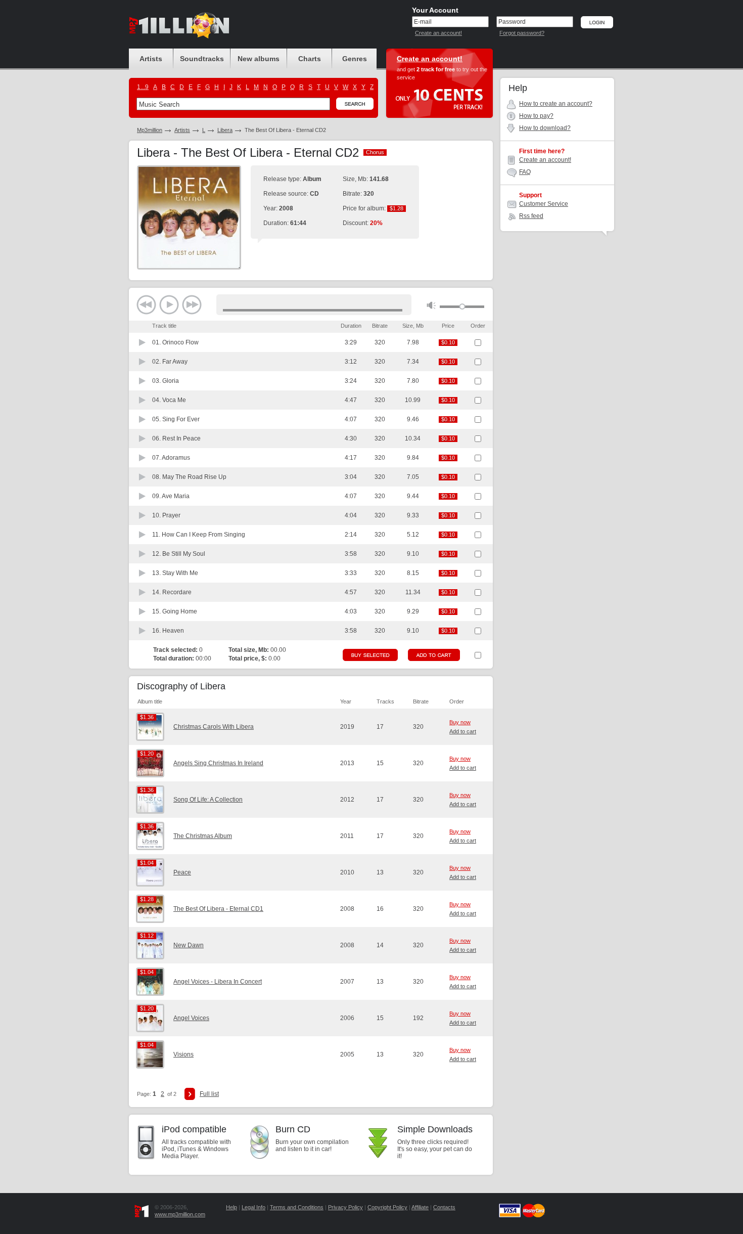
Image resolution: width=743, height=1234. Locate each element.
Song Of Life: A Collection (208, 799)
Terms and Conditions (296, 1207)
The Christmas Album (202, 836)
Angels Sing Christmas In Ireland (218, 763)
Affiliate (420, 1207)
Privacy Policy (345, 1207)
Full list (209, 1093)
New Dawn (188, 945)
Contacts (444, 1207)
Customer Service (543, 203)
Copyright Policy (387, 1207)
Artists (182, 130)
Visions (183, 1054)
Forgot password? (521, 33)
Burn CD (292, 1129)
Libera (225, 130)
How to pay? (536, 115)
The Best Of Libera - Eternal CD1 (218, 908)
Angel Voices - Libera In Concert (217, 981)
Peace (182, 872)
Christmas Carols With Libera (213, 726)
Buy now (460, 722)
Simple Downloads (435, 1129)
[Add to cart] (434, 655)
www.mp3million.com (180, 1214)
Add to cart (462, 731)
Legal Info (253, 1207)
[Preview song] (142, 342)
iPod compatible (194, 1129)
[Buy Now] (370, 655)
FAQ (525, 171)
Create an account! (438, 33)
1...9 (143, 87)
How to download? (545, 127)
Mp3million (149, 130)
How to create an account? (555, 103)
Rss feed (531, 215)
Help (231, 1207)
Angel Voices (191, 1018)
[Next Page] (189, 1094)
